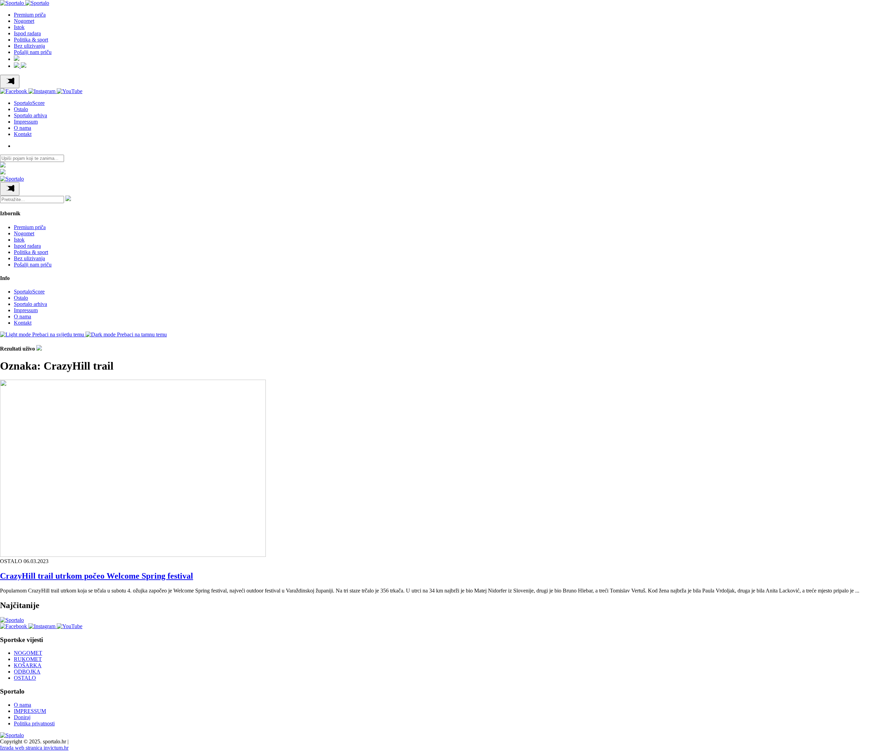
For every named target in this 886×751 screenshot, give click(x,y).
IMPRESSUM (30, 711)
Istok (19, 27)
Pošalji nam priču (33, 52)
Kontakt (22, 134)
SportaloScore (29, 103)
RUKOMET (28, 659)
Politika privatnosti (34, 723)
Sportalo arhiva (30, 115)
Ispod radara (27, 33)
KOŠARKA (28, 665)
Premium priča (30, 15)
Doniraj (22, 717)
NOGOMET (28, 653)
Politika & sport (31, 40)
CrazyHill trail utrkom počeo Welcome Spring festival (96, 575)
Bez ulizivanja (29, 46)
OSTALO (25, 678)
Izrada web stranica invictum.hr (34, 748)
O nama (22, 128)
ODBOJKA (27, 672)
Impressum (26, 122)
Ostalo (21, 109)
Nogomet (24, 21)
